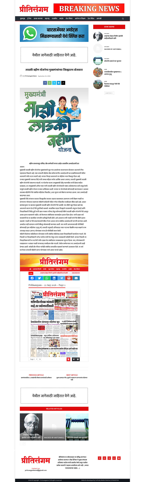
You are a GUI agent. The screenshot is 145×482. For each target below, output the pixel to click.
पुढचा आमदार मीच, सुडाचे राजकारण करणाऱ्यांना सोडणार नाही (72, 379)
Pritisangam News (31, 76)
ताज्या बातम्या (106, 33)
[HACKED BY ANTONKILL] (54, 426)
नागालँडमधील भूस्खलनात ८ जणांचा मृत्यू (112, 73)
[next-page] (24, 443)
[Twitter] (54, 83)
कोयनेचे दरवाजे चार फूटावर (77, 437)
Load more (108, 93)
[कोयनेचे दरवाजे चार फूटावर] (77, 426)
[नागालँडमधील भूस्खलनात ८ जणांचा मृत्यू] (98, 72)
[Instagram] (104, 458)
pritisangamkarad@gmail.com (36, 470)
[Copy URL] (63, 83)
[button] (123, 18)
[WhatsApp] (50, 83)
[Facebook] (45, 83)
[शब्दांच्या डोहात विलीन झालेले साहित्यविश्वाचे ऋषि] (31, 426)
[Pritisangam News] (21, 76)
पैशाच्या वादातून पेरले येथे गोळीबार (112, 85)
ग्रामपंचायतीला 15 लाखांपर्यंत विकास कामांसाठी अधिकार (36, 378)
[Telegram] (59, 83)
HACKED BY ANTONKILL (54, 437)
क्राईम (105, 69)
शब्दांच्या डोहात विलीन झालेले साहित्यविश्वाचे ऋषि (31, 436)
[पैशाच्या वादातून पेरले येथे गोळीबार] (98, 84)
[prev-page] (21, 443)
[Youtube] (119, 458)
